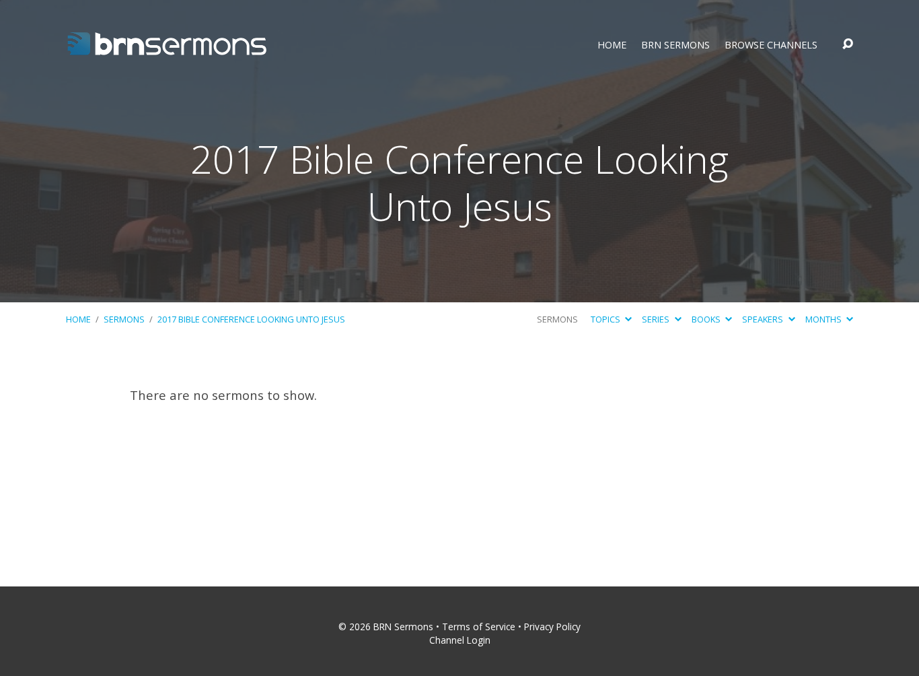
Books (707, 319)
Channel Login (459, 640)
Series (656, 319)
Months (824, 319)
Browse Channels (771, 45)
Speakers (763, 319)
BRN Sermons (675, 45)
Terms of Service (478, 626)
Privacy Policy (552, 626)
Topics (606, 319)
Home (611, 45)
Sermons (124, 319)
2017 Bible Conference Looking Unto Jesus (251, 319)
